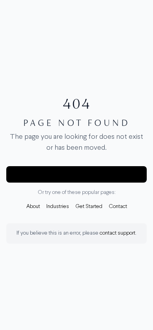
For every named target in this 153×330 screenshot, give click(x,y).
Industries (57, 207)
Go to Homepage (76, 174)
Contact (118, 207)
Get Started (88, 207)
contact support (117, 233)
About (33, 207)
